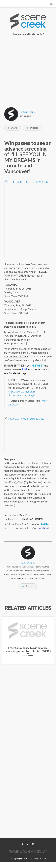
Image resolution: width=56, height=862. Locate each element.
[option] (28, 641)
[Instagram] (33, 844)
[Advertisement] (28, 69)
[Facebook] (22, 844)
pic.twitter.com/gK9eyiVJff (23, 395)
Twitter (33, 127)
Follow (29, 586)
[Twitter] (28, 844)
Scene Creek (27, 112)
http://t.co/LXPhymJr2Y (21, 391)
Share (13, 127)
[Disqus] (28, 702)
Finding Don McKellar (28, 852)
